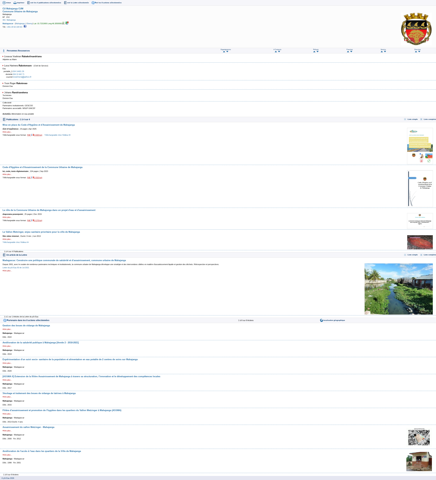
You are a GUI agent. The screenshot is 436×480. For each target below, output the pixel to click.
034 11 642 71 (18, 74)
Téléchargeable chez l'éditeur (56, 135)
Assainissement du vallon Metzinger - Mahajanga (28, 427)
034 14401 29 (18, 71)
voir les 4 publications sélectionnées (45, 3)
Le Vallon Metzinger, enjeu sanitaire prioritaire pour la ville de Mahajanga (41, 232)
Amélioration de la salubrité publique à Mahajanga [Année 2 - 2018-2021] (41, 342)
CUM (20, 8)
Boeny (29, 23)
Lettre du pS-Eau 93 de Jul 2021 (16, 268)
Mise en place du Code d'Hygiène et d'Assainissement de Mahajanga (39, 125)
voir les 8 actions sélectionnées (108, 3)
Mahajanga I (20, 23)
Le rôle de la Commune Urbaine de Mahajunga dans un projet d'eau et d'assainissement (49, 210)
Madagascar (8, 23)
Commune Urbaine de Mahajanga (20, 11)
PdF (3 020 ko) (34, 135)
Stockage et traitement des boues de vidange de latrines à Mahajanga (39, 393)
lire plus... (8, 132)
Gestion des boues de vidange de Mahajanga (26, 325)
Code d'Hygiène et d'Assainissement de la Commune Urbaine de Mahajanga (42, 167)
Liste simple (413, 119)
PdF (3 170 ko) (34, 220)
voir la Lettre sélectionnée (78, 3)
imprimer (20, 3)
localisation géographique (334, 320)
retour (8, 3)
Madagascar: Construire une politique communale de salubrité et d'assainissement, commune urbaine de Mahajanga (64, 260)
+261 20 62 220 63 (14, 27)
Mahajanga (11, 20)
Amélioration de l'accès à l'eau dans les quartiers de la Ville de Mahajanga (42, 451)
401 (4, 20)
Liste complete (430, 119)
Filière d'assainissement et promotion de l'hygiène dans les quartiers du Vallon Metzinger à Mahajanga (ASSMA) (62, 410)
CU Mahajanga (10, 8)
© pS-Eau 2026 (7, 478)
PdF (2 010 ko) (34, 178)
